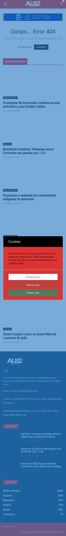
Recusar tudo (33, 285)
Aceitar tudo (33, 292)
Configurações (33, 277)
